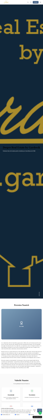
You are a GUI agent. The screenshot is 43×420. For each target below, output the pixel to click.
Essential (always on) (6, 414)
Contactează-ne (8, 156)
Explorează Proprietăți (22, 156)
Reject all (34, 410)
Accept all (39, 410)
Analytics (17, 414)
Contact (35, 2)
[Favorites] (31, 2)
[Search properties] (28, 2)
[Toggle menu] (40, 2)
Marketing (32, 414)
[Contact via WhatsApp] (40, 413)
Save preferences (37, 417)
